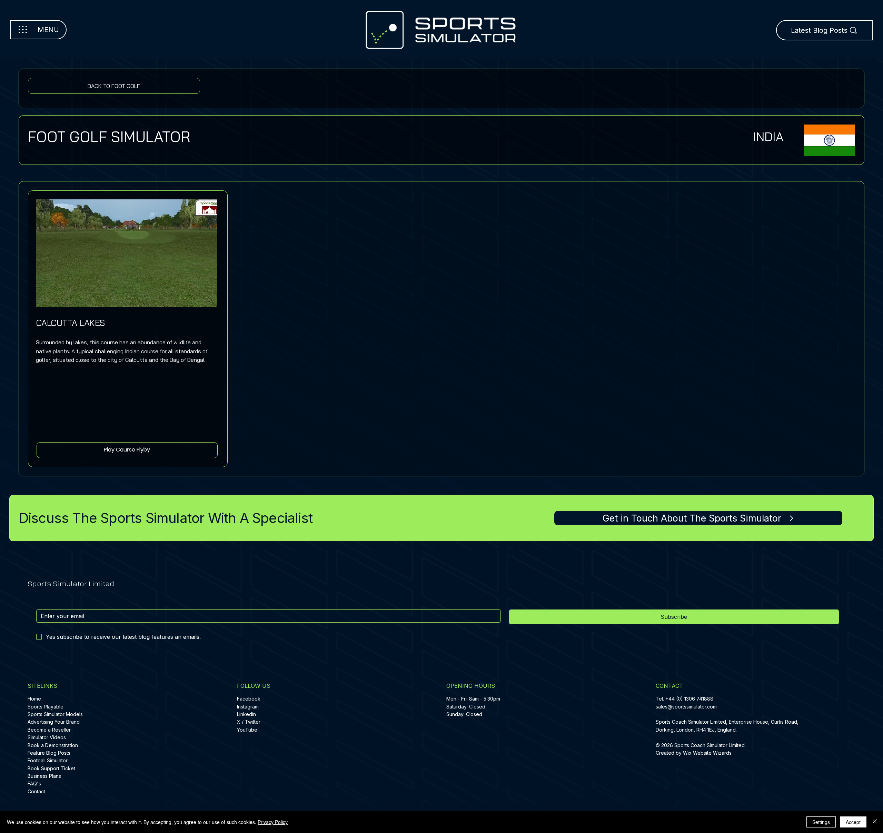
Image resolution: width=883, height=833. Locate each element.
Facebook (248, 699)
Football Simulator (48, 760)
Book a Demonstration (53, 745)
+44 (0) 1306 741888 (689, 699)
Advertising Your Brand (54, 722)
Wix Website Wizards (707, 753)
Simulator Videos (47, 737)
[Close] (875, 821)
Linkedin (246, 714)
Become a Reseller (49, 730)
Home (34, 699)
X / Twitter (248, 722)
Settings (821, 822)
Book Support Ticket (51, 768)
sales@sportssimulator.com (686, 707)
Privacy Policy (273, 822)
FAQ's (34, 783)
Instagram (248, 707)
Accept (853, 822)
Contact (36, 791)
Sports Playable (45, 707)
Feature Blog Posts (49, 753)
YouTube (247, 730)
